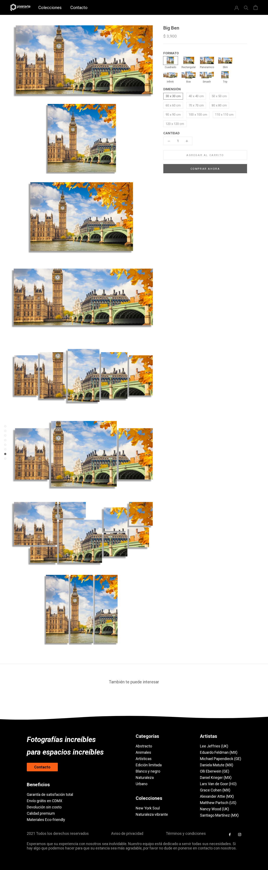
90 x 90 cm (173, 114)
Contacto (79, 7)
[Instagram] (239, 834)
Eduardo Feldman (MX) (218, 752)
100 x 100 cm (198, 114)
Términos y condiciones (186, 833)
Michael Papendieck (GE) (220, 758)
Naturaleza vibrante (152, 814)
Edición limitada (149, 765)
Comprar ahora (205, 168)
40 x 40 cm (196, 96)
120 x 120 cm (175, 124)
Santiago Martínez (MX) (219, 815)
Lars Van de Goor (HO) (218, 784)
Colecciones (50, 7)
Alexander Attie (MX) (217, 796)
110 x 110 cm (224, 114)
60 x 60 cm (173, 105)
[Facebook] (229, 834)
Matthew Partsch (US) (218, 802)
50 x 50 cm (219, 96)
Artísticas (144, 758)
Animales (143, 752)
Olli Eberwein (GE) (214, 771)
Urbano (141, 784)
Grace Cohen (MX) (215, 790)
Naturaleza (145, 777)
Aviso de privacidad (127, 833)
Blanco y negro (148, 771)
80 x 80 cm (219, 105)
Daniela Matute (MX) (216, 765)
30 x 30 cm (173, 96)
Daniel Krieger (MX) (216, 777)
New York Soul (148, 808)
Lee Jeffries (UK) (214, 746)
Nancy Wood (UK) (214, 809)
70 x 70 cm (196, 105)
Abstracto (144, 746)
